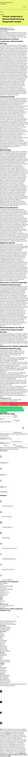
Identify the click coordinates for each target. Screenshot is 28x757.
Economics (3, 669)
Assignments (3, 654)
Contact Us (3, 642)
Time (1, 435)
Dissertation (3, 655)
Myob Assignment (4, 679)
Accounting (3, 672)
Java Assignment (4, 678)
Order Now (13, 624)
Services (2, 634)
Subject (2, 422)
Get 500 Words (5, 756)
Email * (16, 417)
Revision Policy (4, 649)
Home (1, 633)
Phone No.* (17, 420)
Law (1, 666)
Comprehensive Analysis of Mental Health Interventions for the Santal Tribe (10, 400)
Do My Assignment (5, 675)
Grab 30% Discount (6, 623)
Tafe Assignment (4, 676)
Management (3, 667)
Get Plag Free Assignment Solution (14, 404)
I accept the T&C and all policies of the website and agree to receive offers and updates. (13, 448)
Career (1, 639)
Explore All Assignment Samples (8, 621)
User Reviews (3, 640)
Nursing (2, 664)
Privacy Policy (3, 646)
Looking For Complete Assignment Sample (12, 410)
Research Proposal (5, 660)
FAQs (1, 637)
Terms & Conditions (5, 651)
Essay (1, 657)
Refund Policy (3, 648)
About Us (2, 643)
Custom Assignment (5, 661)
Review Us (2, 645)
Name (15, 415)
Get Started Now (3, 450)
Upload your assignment (4, 437)
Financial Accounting (5, 681)
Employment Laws (4, 682)
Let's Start (2, 601)
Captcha (2, 443)
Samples (2, 636)
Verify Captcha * (19, 446)
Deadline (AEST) (18, 432)
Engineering (3, 670)
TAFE (1, 658)
